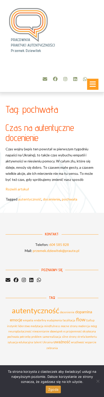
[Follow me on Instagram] (65, 79)
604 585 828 (59, 244)
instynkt (12, 326)
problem (36, 336)
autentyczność (29, 199)
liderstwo (24, 326)
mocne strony (69, 326)
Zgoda (53, 389)
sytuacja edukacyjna (20, 342)
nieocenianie (40, 331)
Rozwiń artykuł (17, 189)
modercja (84, 326)
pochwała (69, 199)
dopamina (83, 311)
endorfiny (40, 320)
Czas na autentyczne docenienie (40, 132)
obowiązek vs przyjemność (66, 331)
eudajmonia (54, 320)
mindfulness (52, 326)
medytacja (37, 326)
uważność (62, 341)
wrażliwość (77, 342)
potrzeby (25, 336)
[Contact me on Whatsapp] (85, 79)
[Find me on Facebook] (55, 79)
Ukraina (47, 342)
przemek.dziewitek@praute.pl (56, 250)
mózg (94, 326)
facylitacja (69, 320)
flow (80, 319)
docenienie (51, 199)
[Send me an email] (45, 79)
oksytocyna (89, 331)
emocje (16, 320)
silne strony (69, 336)
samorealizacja (51, 336)
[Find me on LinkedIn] (75, 79)
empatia (28, 320)
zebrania (52, 348)
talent (38, 342)
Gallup (90, 320)
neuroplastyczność (20, 331)
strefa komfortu (87, 336)
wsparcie (90, 342)
